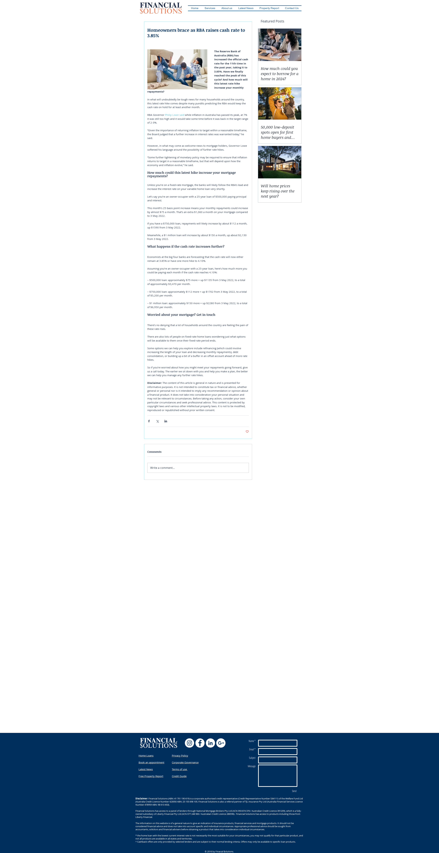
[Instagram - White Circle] (189, 743)
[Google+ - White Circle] (221, 743)
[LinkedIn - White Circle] (210, 743)
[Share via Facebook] (149, 421)
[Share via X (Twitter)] (157, 421)
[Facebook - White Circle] (200, 743)
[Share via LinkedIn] (165, 421)
